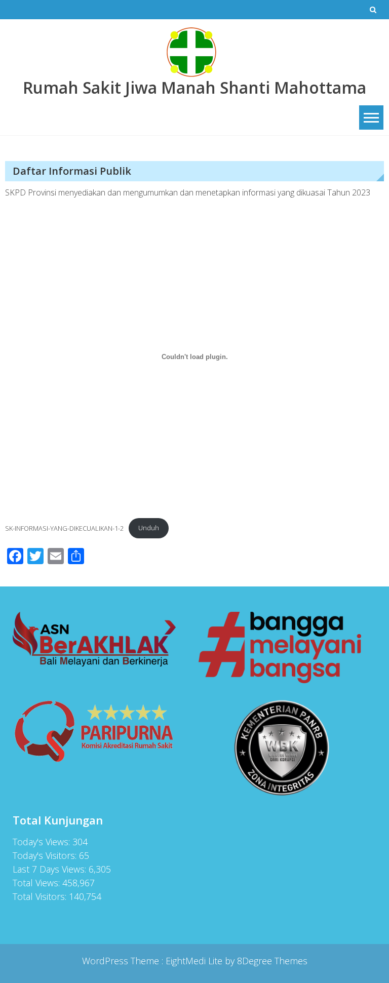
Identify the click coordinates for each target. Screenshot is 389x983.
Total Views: (37, 883)
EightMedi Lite (195, 961)
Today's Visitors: (46, 855)
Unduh (148, 527)
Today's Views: (42, 842)
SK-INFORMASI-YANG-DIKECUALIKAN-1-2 (64, 527)
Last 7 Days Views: (51, 869)
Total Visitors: (41, 896)
